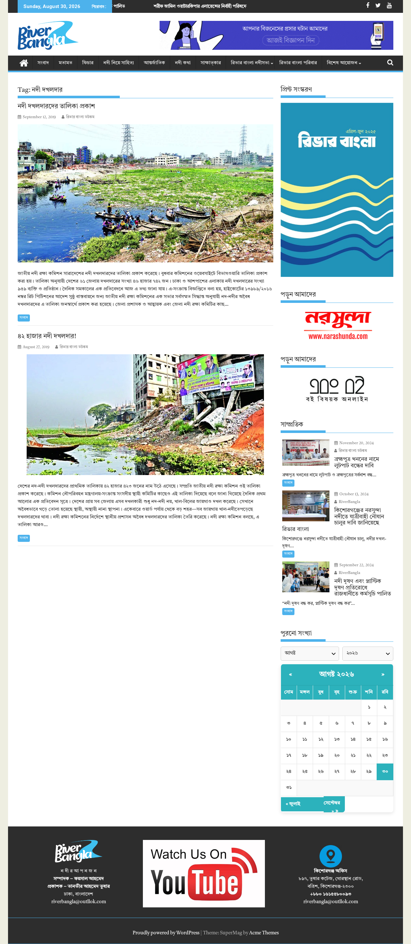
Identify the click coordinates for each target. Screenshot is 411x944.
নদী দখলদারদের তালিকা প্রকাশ (56, 106)
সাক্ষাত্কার (211, 63)
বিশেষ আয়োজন (342, 63)
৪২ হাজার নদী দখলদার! (47, 336)
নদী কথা (183, 63)
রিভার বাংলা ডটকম (80, 117)
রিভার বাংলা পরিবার (298, 63)
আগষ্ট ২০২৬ (336, 674)
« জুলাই (293, 804)
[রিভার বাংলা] (23, 62)
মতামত (65, 63)
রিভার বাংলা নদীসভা (250, 63)
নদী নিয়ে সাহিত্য (118, 63)
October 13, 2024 (353, 494)
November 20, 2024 (356, 443)
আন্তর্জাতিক (154, 63)
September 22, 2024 (356, 565)
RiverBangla (349, 502)
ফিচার (87, 63)
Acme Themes (264, 933)
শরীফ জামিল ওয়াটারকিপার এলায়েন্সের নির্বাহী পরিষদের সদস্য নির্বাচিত (162, 6)
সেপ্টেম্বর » (332, 807)
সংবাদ (43, 63)
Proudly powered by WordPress (166, 933)
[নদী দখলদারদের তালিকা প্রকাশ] (145, 193)
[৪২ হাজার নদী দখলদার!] (145, 414)
